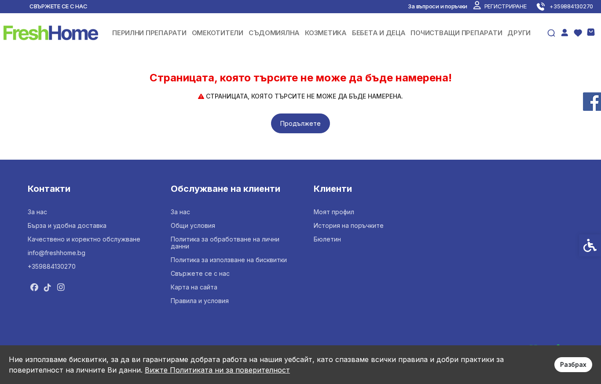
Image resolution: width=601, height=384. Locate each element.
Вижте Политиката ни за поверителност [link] (217, 370)
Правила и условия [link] (200, 300)
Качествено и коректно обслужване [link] (84, 239)
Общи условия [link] (193, 225)
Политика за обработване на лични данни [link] (225, 242)
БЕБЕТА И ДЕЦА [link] (379, 33)
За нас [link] (37, 212)
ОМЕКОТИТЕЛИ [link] (217, 33)
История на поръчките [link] (349, 225)
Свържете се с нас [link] (58, 6)
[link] (499, 6)
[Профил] (564, 32)
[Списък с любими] (577, 33)
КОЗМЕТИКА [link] (326, 33)
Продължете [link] (300, 123)
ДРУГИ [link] (519, 33)
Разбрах (573, 364)
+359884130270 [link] (52, 266)
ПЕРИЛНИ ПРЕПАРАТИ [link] (149, 33)
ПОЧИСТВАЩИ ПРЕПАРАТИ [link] (456, 33)
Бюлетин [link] (327, 239)
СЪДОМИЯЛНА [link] (274, 33)
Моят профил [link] (334, 212)
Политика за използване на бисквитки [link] (229, 259)
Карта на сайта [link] (194, 287)
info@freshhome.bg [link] (56, 252)
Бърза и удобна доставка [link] (67, 225)
